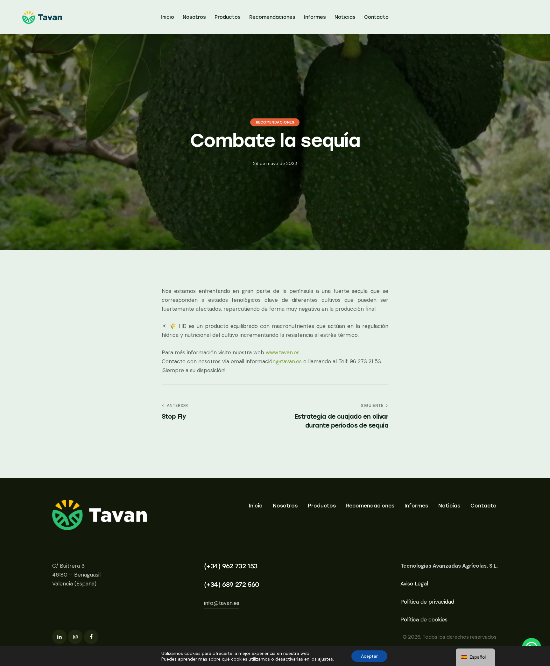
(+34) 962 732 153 (230, 566)
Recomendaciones (275, 122)
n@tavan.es (287, 361)
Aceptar (369, 656)
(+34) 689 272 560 (231, 584)
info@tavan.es (221, 602)
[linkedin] (59, 637)
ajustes (325, 659)
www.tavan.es (283, 352)
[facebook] (91, 637)
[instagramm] (75, 637)
